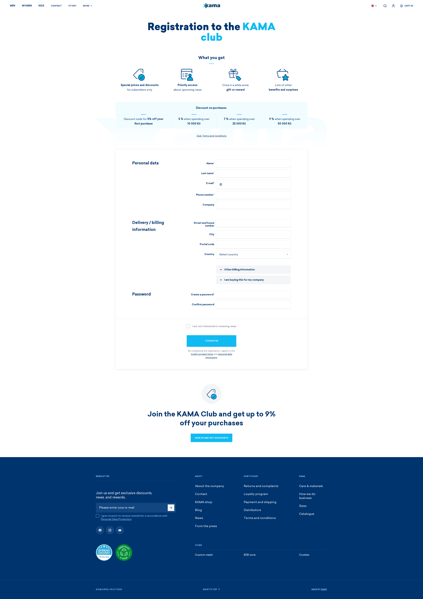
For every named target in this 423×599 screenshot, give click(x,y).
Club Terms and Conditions (211, 135)
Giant (324, 589)
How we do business (307, 496)
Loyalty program (256, 494)
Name (210, 163)
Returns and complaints (261, 486)
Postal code (207, 244)
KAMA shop (203, 502)
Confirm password (203, 304)
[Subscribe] (171, 507)
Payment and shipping (260, 502)
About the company (209, 486)
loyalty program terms (202, 354)
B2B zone (250, 554)
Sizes (303, 506)
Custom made (204, 554)
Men (12, 5)
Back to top (210, 589)
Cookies (304, 554)
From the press (206, 526)
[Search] (385, 5)
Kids (41, 5)
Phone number (204, 194)
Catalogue (306, 514)
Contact (56, 6)
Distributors (252, 510)
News (199, 518)
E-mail (209, 183)
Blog (198, 510)
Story (72, 6)
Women (27, 5)
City (211, 234)
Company (208, 204)
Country (209, 254)
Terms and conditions (260, 518)
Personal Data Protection (116, 519)
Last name (207, 173)
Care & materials (311, 486)
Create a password (202, 294)
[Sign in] (393, 5)
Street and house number (204, 224)
